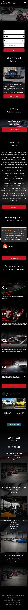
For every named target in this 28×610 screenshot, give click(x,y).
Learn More (14, 207)
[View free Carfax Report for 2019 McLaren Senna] (20, 93)
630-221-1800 (14, 459)
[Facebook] (12, 447)
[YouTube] (19, 447)
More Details (14, 96)
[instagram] (9, 447)
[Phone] (20, 2)
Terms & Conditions (18, 600)
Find (14, 50)
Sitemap (17, 602)
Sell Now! (14, 386)
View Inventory (14, 129)
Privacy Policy (8, 600)
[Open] (8, 403)
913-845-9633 (14, 561)
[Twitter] (15, 447)
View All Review (14, 258)
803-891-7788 (14, 528)
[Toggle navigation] (25, 2)
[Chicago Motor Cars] (9, 3)
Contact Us (11, 602)
